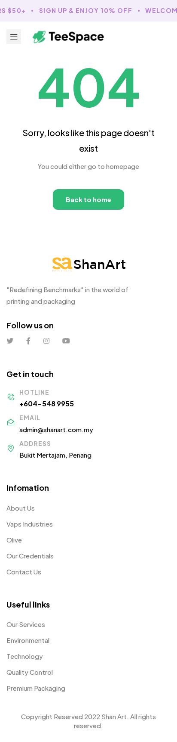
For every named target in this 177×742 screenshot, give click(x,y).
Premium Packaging (35, 688)
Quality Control (29, 672)
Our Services (25, 624)
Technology (24, 656)
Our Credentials (30, 556)
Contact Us (23, 571)
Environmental (27, 640)
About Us (20, 508)
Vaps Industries (29, 524)
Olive (14, 540)
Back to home (88, 199)
